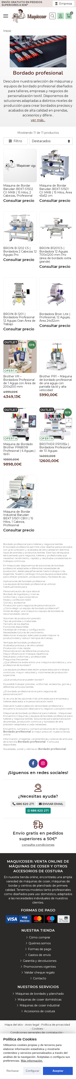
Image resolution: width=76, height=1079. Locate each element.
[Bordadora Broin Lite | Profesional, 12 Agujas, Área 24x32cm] (56, 294)
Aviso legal (32, 1024)
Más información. (32, 1060)
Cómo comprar (39, 937)
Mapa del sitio (14, 1024)
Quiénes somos (40, 943)
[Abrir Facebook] (33, 763)
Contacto (39, 978)
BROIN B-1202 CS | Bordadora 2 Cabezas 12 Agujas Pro (20, 251)
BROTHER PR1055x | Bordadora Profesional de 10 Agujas (55, 447)
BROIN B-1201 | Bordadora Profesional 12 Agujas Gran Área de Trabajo (19, 319)
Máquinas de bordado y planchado (39, 994)
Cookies (37, 1028)
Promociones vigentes (40, 966)
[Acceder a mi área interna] (60, 16)
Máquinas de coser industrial (40, 1005)
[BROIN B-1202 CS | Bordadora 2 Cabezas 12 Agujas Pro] (20, 228)
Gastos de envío (39, 955)
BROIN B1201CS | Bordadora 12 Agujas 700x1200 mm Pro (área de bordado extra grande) (55, 254)
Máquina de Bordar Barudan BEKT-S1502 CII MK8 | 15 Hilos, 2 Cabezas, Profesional (18, 190)
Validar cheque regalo (39, 972)
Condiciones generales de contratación (36, 1032)
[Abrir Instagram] (43, 763)
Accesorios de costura (39, 1011)
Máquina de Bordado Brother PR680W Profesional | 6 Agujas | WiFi (19, 449)
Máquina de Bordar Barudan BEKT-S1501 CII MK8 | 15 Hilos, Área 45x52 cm (55, 190)
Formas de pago (39, 949)
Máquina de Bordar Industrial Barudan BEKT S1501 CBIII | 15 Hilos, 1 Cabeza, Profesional (18, 518)
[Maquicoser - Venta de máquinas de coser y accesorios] (29, 16)
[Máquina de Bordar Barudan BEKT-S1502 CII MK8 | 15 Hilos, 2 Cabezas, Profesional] (20, 165)
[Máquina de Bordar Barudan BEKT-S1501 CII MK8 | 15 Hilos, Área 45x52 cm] (56, 165)
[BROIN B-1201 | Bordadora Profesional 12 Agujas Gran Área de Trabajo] (20, 294)
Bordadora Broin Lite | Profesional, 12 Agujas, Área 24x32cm (54, 317)
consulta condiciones (38, 845)
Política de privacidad (55, 1024)
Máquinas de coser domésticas (39, 999)
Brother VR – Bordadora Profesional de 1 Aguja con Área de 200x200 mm (19, 381)
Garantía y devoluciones (39, 961)
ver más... (38, 120)
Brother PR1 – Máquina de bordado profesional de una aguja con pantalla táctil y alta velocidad (55, 383)
